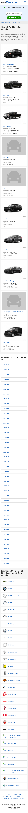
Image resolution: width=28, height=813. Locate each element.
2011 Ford (6, 418)
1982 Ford (6, 558)
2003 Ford (6, 457)
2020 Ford (6, 379)
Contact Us (19, 796)
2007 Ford (6, 437)
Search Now (13, 18)
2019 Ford (6, 384)
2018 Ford (6, 389)
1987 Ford (6, 534)
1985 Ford (6, 544)
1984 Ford (6, 549)
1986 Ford (6, 539)
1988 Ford (6, 529)
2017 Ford (6, 394)
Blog (6, 801)
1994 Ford (6, 500)
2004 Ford (6, 452)
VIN (15, 10)
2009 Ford (6, 428)
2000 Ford (6, 471)
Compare (13, 801)
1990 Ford (6, 520)
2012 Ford (6, 413)
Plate (19, 10)
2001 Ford (6, 466)
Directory (14, 798)
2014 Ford (6, 404)
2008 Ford (6, 433)
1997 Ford (6, 486)
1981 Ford (6, 563)
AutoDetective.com (9, 2)
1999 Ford (6, 476)
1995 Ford (6, 496)
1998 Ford (6, 481)
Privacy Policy (9, 796)
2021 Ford (6, 375)
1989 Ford (6, 525)
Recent (22, 798)
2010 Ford (6, 423)
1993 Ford (6, 505)
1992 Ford (6, 510)
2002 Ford (6, 462)
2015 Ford (6, 399)
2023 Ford (6, 365)
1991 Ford (6, 515)
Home (8, 794)
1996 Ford (6, 491)
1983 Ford (6, 554)
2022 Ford (6, 370)
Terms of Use (17, 794)
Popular (6, 798)
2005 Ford (6, 447)
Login (21, 801)
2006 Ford (6, 442)
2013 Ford (6, 408)
